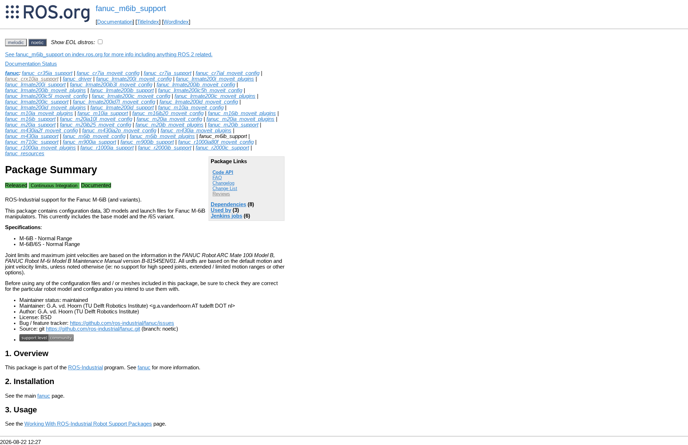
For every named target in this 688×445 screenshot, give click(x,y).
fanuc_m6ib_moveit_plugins (162, 136)
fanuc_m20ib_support (233, 125)
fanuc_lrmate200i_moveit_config (134, 79)
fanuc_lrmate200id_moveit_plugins (45, 107)
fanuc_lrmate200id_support (122, 107)
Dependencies (228, 204)
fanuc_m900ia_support (89, 142)
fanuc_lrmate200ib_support (122, 90)
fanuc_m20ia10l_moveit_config (96, 119)
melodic (16, 42)
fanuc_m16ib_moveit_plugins (242, 113)
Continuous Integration (54, 185)
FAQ (217, 177)
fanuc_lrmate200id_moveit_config (198, 102)
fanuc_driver (77, 79)
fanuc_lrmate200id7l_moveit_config (114, 102)
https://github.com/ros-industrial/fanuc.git (93, 329)
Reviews (221, 194)
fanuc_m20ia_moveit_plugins (240, 119)
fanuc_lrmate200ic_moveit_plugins (215, 96)
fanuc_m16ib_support (30, 119)
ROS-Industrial (85, 367)
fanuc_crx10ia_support (31, 79)
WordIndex (176, 22)
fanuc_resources (24, 153)
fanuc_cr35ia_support (47, 73)
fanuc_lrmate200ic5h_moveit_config (200, 90)
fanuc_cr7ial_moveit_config (227, 73)
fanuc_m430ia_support (31, 136)
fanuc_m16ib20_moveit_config (168, 113)
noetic (37, 42)
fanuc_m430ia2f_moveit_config (41, 130)
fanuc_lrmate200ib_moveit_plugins (45, 90)
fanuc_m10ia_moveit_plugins (39, 113)
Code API (222, 172)
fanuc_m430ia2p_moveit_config (119, 130)
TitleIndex (148, 22)
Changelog (223, 183)
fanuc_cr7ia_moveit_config (108, 73)
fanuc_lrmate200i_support (35, 84)
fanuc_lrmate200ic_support (36, 102)
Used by (221, 210)
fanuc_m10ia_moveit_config (191, 107)
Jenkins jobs (226, 216)
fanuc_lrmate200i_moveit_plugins (215, 79)
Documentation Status (31, 64)
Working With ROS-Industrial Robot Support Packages (88, 424)
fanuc (12, 73)
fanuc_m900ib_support (147, 142)
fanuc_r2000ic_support (222, 148)
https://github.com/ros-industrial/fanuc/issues (122, 323)
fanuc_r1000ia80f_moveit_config (216, 142)
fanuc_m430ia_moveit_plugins (196, 130)
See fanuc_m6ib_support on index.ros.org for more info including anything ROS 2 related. (108, 54)
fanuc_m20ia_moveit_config (169, 119)
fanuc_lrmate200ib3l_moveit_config (111, 84)
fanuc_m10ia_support (102, 113)
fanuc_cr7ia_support (167, 73)
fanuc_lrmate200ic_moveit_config (131, 96)
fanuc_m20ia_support (30, 125)
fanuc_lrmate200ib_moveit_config (196, 84)
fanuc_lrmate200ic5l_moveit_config (46, 96)
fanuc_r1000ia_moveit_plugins (40, 148)
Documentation (115, 22)
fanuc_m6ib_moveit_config (94, 136)
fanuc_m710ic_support (31, 142)
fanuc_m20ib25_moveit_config (95, 125)
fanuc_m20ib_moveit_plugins (169, 125)
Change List (224, 188)
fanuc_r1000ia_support (107, 148)
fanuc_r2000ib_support (164, 148)
